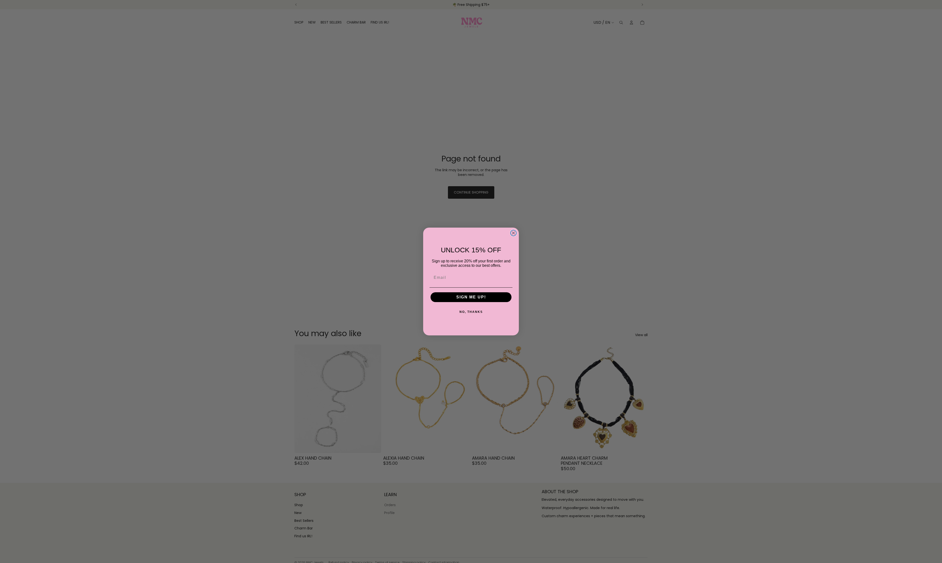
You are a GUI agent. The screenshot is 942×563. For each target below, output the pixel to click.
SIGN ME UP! (471, 297)
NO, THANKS (471, 312)
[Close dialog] (513, 233)
